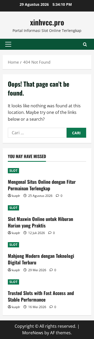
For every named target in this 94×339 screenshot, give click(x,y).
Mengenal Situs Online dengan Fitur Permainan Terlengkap (42, 185)
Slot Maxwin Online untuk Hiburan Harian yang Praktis (40, 222)
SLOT (13, 170)
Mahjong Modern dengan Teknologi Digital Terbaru (41, 259)
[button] (8, 44)
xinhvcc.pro (47, 22)
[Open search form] (85, 44)
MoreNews (32, 333)
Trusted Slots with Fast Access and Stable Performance (41, 296)
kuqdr (16, 195)
